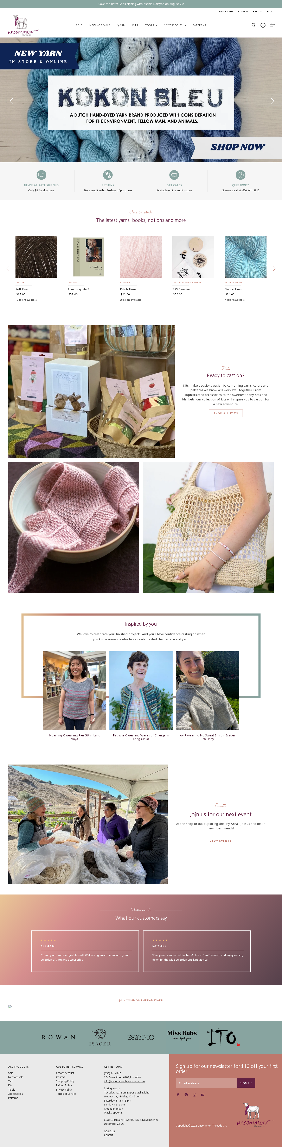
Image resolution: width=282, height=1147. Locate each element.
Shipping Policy (65, 1081)
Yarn (121, 25)
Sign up (246, 1083)
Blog (270, 11)
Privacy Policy (64, 1089)
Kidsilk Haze (128, 289)
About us (109, 1131)
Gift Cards (226, 11)
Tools (150, 25)
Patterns (199, 25)
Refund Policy (64, 1085)
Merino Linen (233, 289)
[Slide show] (141, 100)
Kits (135, 25)
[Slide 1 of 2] (141, 100)
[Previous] (11, 100)
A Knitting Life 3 (78, 289)
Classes (243, 11)
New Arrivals (99, 25)
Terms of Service (66, 1094)
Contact (60, 1077)
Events (257, 11)
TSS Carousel (181, 289)
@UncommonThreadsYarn (141, 1000)
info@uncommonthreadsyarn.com (124, 1081)
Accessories (174, 25)
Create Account (65, 1073)
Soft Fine (21, 289)
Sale (79, 25)
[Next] (271, 100)
